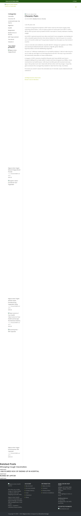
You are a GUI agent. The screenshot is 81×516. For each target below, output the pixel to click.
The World (11, 39)
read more (3, 469)
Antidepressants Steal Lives (33, 78)
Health (10, 28)
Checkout (28, 495)
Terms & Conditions (48, 493)
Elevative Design (44, 514)
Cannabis (11, 16)
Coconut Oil (11, 19)
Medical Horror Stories (39, 19)
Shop (27, 497)
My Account (29, 486)
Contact (45, 488)
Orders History (30, 490)
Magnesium (11, 30)
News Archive (46, 486)
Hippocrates (26, 514)
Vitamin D (11, 42)
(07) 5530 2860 (67, 487)
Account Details (30, 488)
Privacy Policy (46, 490)
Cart (27, 493)
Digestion (10, 25)
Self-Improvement (13, 37)
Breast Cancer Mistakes (32, 79)
